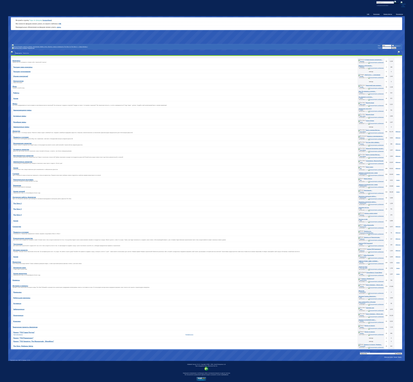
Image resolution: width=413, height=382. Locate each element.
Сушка (361, 274)
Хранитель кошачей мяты (366, 232)
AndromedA (363, 292)
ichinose (362, 214)
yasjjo (361, 162)
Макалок (362, 66)
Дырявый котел (189, 334)
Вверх (399, 357)
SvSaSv (362, 143)
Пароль (380, 48)
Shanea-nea (363, 226)
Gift (361, 168)
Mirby (361, 309)
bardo (361, 122)
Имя (379, 45)
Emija (361, 244)
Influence (362, 137)
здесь (59, 27)
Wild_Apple (362, 104)
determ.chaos (363, 174)
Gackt (361, 92)
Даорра (362, 192)
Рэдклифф (362, 346)
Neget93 (362, 61)
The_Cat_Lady (363, 268)
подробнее (47, 20)
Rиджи (361, 262)
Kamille (361, 76)
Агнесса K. (362, 303)
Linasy (361, 109)
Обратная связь (388, 357)
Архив (395, 357)
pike (361, 220)
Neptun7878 (363, 197)
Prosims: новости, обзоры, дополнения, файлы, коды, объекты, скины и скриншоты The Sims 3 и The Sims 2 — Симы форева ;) (53, 46)
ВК (60, 24)
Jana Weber (363, 131)
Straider (362, 327)
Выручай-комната (18, 334)
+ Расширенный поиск (382, 5)
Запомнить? (397, 46)
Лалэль (362, 321)
